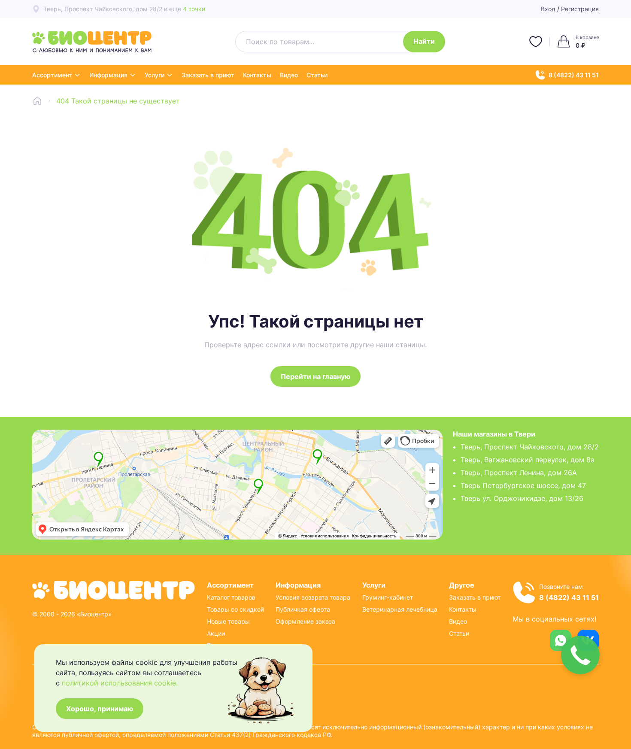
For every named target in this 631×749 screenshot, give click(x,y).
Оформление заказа (305, 621)
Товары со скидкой (235, 609)
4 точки (194, 8)
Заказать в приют (208, 75)
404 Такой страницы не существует (118, 101)
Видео (289, 75)
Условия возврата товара (313, 597)
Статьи (317, 75)
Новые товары (228, 621)
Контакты (257, 75)
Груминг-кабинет (387, 597)
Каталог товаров (231, 597)
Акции (216, 633)
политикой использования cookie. (120, 683)
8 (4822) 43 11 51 (574, 75)
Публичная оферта (303, 609)
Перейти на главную (315, 376)
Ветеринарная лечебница (399, 609)
